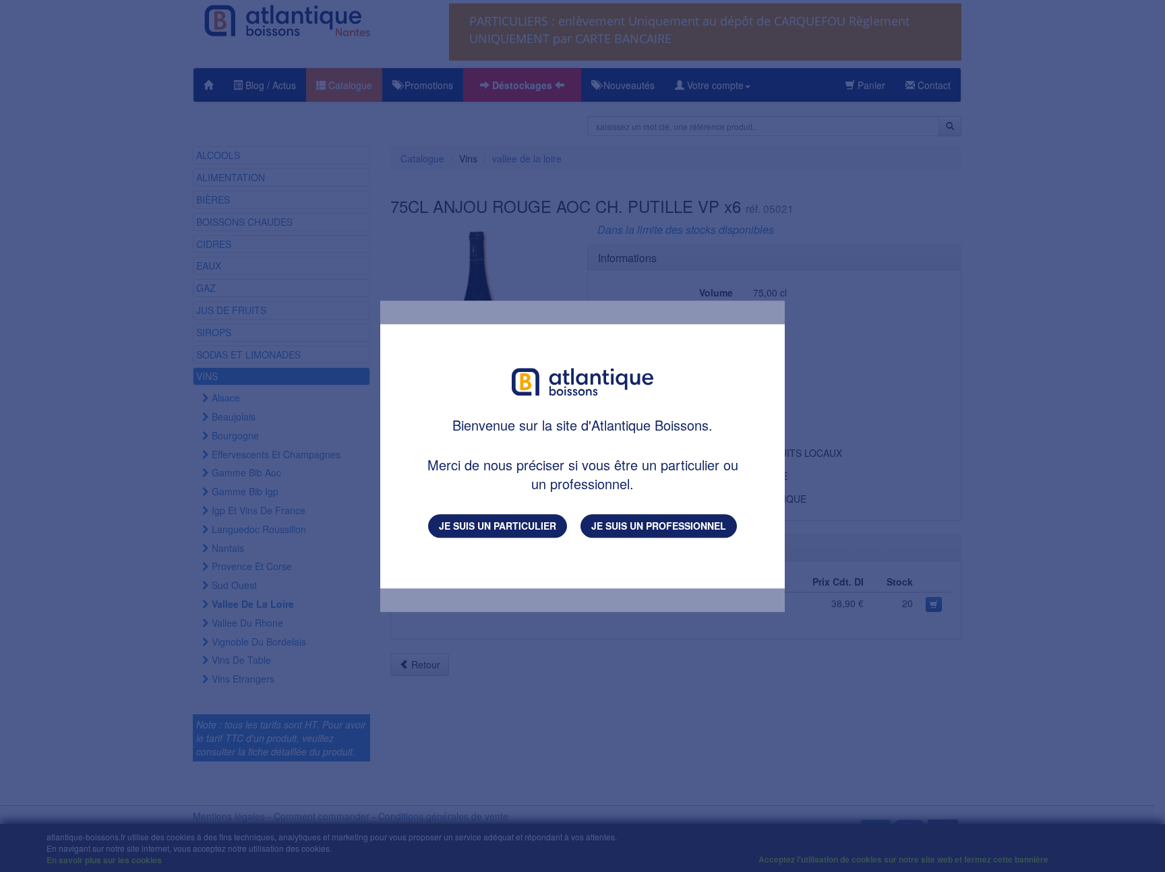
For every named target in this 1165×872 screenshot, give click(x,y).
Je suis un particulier (497, 525)
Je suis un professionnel (658, 525)
